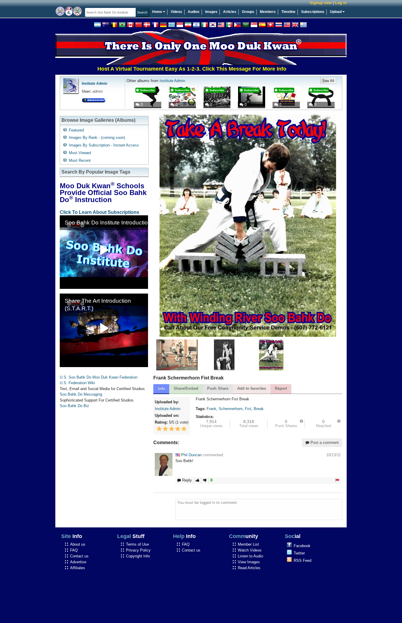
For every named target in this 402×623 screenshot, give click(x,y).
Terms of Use (137, 544)
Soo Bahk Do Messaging (81, 394)
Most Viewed (80, 153)
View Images (249, 562)
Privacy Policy (138, 550)
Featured (76, 130)
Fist (248, 409)
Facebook (302, 546)
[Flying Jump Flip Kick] (176, 369)
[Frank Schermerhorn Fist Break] (271, 369)
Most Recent (80, 160)
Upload (336, 12)
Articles (229, 12)
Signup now (321, 3)
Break (259, 409)
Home (157, 12)
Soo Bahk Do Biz (74, 406)
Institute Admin (94, 83)
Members (268, 12)
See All (328, 81)
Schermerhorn (230, 409)
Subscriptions (312, 12)
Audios (194, 12)
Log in (341, 3)
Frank (211, 409)
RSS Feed (302, 560)
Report (281, 388)
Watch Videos (250, 550)
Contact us (79, 556)
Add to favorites (251, 388)
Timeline (288, 12)
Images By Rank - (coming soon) (97, 137)
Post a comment (324, 442)
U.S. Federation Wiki (77, 383)
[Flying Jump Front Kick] (224, 369)
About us (77, 544)
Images (211, 12)
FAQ (74, 550)
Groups (248, 12)
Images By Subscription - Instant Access (104, 145)
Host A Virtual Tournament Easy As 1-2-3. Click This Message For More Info (174, 69)
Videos (176, 12)
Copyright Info (138, 556)
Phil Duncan (191, 455)
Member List (248, 544)
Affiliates (77, 568)
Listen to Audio (250, 556)
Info (161, 388)
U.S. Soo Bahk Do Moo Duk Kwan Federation (98, 377)
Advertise (78, 562)
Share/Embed (186, 388)
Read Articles (249, 568)
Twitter (299, 553)
